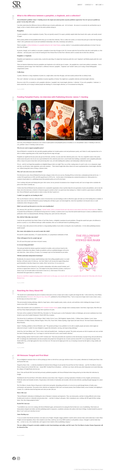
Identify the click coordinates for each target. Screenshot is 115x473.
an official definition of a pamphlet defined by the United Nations (43, 45)
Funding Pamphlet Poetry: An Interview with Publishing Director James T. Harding (52, 97)
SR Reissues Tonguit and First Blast (32, 355)
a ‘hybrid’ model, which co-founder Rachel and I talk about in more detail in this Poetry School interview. (69, 209)
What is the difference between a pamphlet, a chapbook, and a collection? (49, 16)
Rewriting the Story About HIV (30, 291)
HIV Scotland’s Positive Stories (49, 307)
